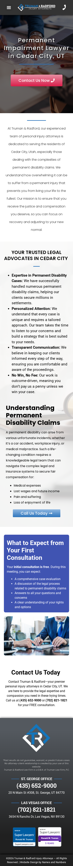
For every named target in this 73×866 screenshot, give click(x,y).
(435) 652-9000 (37, 785)
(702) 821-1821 (56, 700)
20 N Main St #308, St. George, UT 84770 (36, 793)
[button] (8, 7)
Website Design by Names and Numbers (43, 862)
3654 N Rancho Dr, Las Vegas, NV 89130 (36, 816)
